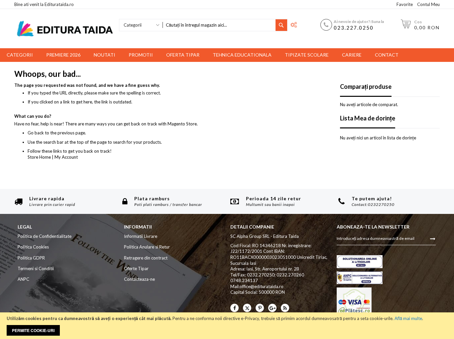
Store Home (39, 157)
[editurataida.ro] (65, 29)
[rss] (285, 308)
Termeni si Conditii (36, 268)
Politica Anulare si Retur (147, 247)
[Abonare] (432, 238)
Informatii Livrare (140, 236)
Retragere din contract (146, 257)
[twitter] (247, 308)
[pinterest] (260, 308)
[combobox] (219, 25)
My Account (66, 157)
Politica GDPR (31, 257)
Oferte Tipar (136, 268)
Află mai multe (408, 318)
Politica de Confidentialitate (44, 236)
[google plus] (272, 308)
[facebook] (234, 308)
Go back (36, 132)
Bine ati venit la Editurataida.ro (44, 4)
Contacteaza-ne (139, 279)
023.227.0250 (354, 28)
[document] (227, 326)
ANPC (23, 279)
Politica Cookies (33, 247)
